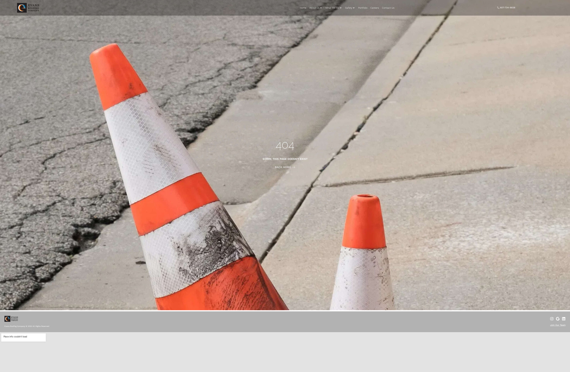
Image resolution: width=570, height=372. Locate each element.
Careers (374, 7)
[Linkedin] (564, 319)
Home (303, 7)
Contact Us (388, 7)
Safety (348, 7)
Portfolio (362, 7)
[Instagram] (552, 319)
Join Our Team (558, 325)
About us (314, 7)
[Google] (558, 319)
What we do (332, 7)
